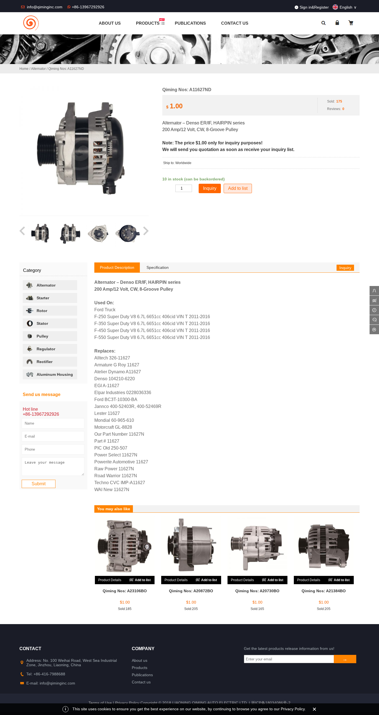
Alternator (38, 69)
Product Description (117, 267)
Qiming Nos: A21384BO (324, 591)
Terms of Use (100, 703)
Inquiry (345, 267)
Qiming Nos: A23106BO (125, 591)
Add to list (237, 188)
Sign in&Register (314, 7)
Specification (157, 267)
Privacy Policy (127, 703)
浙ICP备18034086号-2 (270, 703)
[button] (22, 233)
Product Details (109, 580)
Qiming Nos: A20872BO (191, 591)
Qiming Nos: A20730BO (257, 591)
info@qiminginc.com (45, 7)
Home (24, 69)
